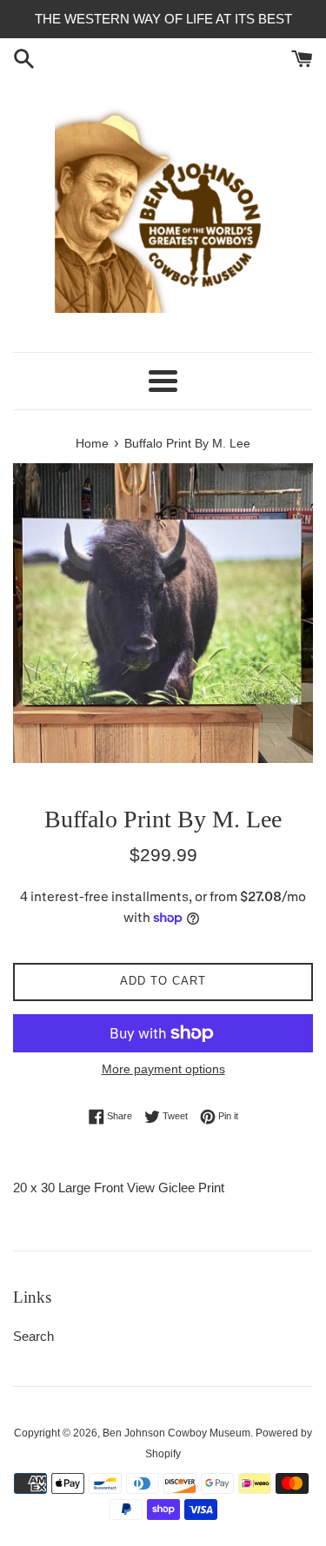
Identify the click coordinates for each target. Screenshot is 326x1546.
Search (33, 1336)
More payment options (163, 1069)
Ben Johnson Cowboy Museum (176, 1433)
